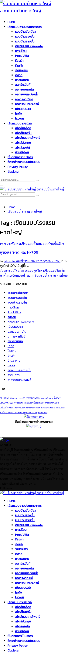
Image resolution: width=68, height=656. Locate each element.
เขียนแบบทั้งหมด (31, 244)
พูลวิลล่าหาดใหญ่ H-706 (19, 252)
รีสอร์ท (19, 60)
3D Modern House (15, 398)
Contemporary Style (39, 412)
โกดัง (18, 113)
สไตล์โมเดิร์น (23, 133)
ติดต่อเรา (13, 171)
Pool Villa (22, 55)
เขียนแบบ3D (23, 109)
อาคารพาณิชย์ (24, 99)
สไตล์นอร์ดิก (23, 128)
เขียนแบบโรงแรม (22, 275)
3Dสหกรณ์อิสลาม (48, 402)
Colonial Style (13, 412)
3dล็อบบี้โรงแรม (34, 402)
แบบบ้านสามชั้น (25, 41)
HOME (12, 22)
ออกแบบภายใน (24, 89)
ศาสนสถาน (22, 79)
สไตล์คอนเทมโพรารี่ (27, 137)
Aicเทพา (27, 407)
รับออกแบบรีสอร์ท (11, 270)
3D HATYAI (4, 398)
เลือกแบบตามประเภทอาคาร (25, 27)
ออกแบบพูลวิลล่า (33, 270)
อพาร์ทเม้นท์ (22, 84)
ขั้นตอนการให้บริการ (20, 157)
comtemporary (25, 412)
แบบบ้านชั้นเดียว (25, 31)
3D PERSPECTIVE (30, 398)
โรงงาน (19, 118)
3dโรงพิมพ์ (8, 407)
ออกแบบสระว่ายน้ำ (26, 94)
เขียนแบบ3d (15, 326)
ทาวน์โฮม (21, 51)
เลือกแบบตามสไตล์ (20, 123)
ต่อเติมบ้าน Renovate (29, 46)
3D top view (42, 398)
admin (8, 261)
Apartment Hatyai (38, 407)
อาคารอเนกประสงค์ (27, 104)
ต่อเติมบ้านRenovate (21, 322)
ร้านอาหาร (21, 70)
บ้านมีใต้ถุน (22, 152)
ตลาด (18, 75)
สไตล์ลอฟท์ (22, 147)
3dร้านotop (7, 402)
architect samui (52, 407)
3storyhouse (18, 407)
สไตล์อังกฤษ (23, 142)
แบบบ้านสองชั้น (25, 36)
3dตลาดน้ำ (51, 398)
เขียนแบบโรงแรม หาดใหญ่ (50, 275)
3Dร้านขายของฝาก (20, 402)
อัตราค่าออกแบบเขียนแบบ (24, 162)
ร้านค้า (19, 65)
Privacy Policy (18, 166)
